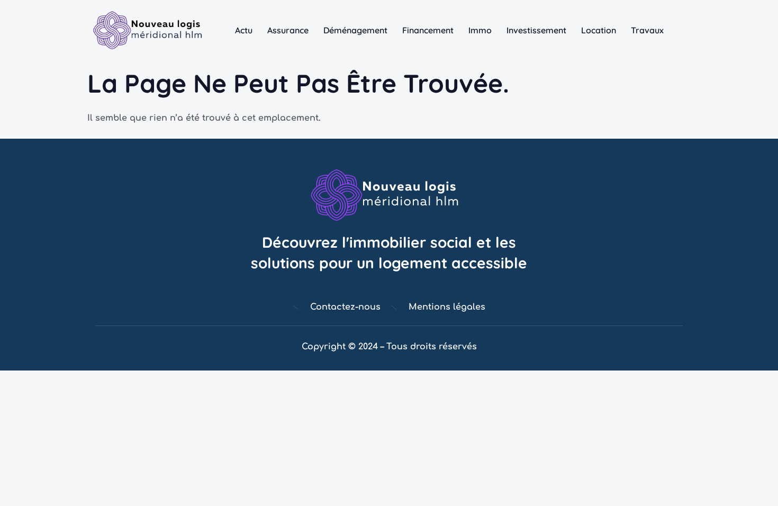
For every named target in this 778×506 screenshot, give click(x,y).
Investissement (536, 30)
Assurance (288, 30)
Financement (428, 30)
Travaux (647, 30)
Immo (480, 30)
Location (598, 30)
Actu (243, 30)
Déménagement (355, 30)
